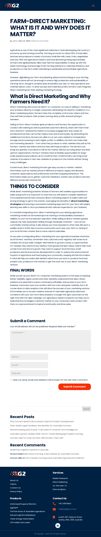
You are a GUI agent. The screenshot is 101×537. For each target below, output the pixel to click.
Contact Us (15, 487)
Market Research (60, 478)
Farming (48, 53)
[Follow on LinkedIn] (57, 525)
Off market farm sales (20, 522)
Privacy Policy (16, 491)
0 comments (42, 41)
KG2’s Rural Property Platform (23, 504)
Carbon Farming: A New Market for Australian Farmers (53, 454)
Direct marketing (18, 107)
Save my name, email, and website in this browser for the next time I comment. (50, 379)
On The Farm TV (60, 485)
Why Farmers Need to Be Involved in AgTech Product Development (42, 421)
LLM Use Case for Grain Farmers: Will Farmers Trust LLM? (36, 438)
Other (33, 41)
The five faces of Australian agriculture (27, 511)
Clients (13, 484)
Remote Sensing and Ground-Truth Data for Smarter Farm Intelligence (43, 429)
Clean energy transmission (22, 518)
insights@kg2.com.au (67, 509)
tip (11, 449)
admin (15, 41)
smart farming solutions (52, 66)
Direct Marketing (60, 482)
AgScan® (14, 507)
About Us (14, 480)
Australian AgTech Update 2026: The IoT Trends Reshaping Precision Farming (46, 433)
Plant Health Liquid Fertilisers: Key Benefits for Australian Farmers (40, 425)
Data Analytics (59, 489)
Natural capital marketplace (22, 515)
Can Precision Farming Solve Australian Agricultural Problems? (54, 458)
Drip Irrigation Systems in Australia (32, 449)
